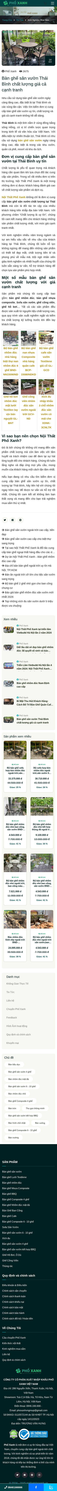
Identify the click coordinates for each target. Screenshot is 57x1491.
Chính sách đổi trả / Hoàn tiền (17, 1318)
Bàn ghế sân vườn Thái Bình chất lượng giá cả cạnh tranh (33, 721)
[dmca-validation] (33, 1434)
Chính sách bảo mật (12, 1307)
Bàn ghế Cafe (9, 1216)
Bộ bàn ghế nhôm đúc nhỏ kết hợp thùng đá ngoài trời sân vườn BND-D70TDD (42, 829)
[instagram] (39, 1475)
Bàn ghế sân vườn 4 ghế (19, 1072)
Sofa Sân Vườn (10, 1227)
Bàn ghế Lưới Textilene (14, 1177)
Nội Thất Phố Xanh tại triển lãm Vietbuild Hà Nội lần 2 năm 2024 (34, 631)
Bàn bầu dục (14, 1064)
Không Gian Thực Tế (17, 983)
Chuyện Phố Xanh (16, 1009)
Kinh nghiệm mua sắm (13, 1349)
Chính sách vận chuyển (14, 1291)
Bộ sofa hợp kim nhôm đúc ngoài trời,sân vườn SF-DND (42, 772)
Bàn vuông (40, 1123)
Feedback (11, 1017)
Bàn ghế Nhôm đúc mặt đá (16, 1205)
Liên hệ (10, 1000)
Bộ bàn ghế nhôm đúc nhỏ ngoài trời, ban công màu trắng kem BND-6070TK (15, 885)
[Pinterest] (32, 1475)
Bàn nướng (13, 1137)
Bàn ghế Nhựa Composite (15, 1188)
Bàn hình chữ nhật (16, 1123)
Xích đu (6, 1238)
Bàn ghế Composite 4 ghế (20, 1101)
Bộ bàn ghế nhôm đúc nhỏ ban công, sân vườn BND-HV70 (15, 828)
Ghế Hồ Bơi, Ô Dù (11, 1255)
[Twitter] (17, 1475)
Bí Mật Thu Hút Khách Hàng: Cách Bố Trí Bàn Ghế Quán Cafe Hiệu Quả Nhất (34, 703)
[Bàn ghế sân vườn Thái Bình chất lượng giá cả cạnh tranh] (28, 10)
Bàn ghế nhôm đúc (12, 1183)
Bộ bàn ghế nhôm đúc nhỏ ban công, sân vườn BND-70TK (41, 884)
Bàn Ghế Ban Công (12, 1210)
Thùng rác (7, 1266)
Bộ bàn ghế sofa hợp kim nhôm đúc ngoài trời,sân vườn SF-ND (15, 772)
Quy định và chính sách (18, 1034)
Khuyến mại (12, 1043)
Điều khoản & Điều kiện (14, 1285)
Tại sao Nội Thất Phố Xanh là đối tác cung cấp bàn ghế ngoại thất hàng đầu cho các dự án (28, 552)
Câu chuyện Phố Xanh (14, 1337)
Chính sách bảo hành (13, 1313)
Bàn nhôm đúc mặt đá (18, 1079)
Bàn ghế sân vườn (12, 1171)
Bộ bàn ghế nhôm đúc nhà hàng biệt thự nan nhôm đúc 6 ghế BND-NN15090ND (10, 361)
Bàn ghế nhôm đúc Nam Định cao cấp (33, 685)
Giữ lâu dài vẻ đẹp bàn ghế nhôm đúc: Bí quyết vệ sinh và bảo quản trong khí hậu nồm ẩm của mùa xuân (35, 649)
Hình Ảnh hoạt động (16, 1026)
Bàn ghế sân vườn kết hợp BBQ (23, 1115)
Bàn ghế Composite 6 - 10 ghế (22, 1130)
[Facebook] (25, 1475)
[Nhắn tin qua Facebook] (36, 1487)
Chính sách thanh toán (14, 1296)
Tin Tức (10, 992)
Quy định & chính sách (14, 1360)
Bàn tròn (12, 1108)
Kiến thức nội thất (11, 1343)
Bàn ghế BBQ (9, 1194)
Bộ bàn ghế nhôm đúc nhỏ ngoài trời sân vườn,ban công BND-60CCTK (42, 941)
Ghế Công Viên (10, 1260)
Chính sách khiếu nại (13, 1302)
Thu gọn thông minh (35, 1108)
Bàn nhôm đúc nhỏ (17, 1094)
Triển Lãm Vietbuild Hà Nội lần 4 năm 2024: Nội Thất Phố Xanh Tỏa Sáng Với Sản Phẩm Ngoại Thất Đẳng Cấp (34, 667)
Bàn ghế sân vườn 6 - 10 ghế (22, 1086)
